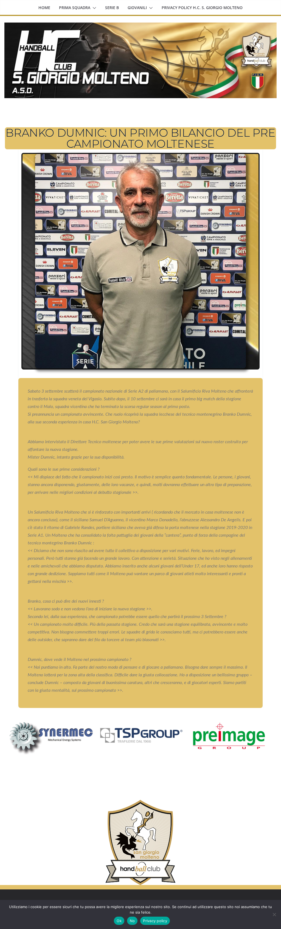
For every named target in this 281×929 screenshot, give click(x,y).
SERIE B (112, 7)
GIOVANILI (137, 7)
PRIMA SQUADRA (74, 7)
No (132, 921)
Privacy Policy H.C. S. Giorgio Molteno (202, 7)
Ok (119, 921)
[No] (274, 914)
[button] (93, 8)
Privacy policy (155, 921)
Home (44, 7)
